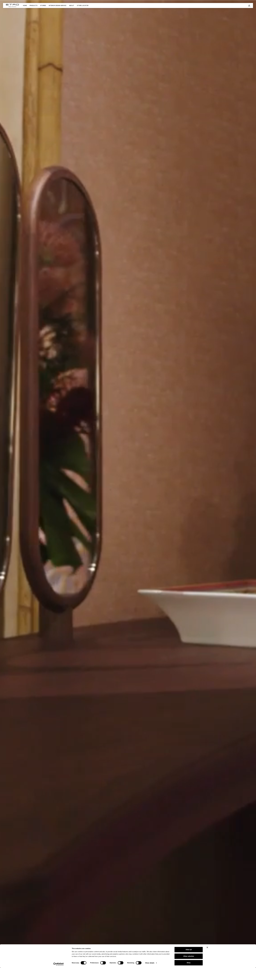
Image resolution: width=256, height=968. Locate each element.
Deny (188, 963)
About (71, 5)
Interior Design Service (57, 5)
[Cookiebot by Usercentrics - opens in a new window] (58, 964)
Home (25, 5)
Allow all (189, 949)
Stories (43, 5)
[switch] (103, 962)
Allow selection (188, 956)
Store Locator (82, 5)
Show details (149, 963)
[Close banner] (207, 947)
